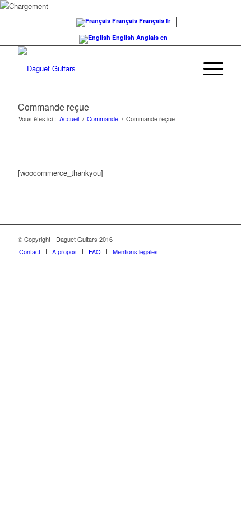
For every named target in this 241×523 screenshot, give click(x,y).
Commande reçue (53, 106)
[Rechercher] (181, 68)
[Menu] (207, 68)
